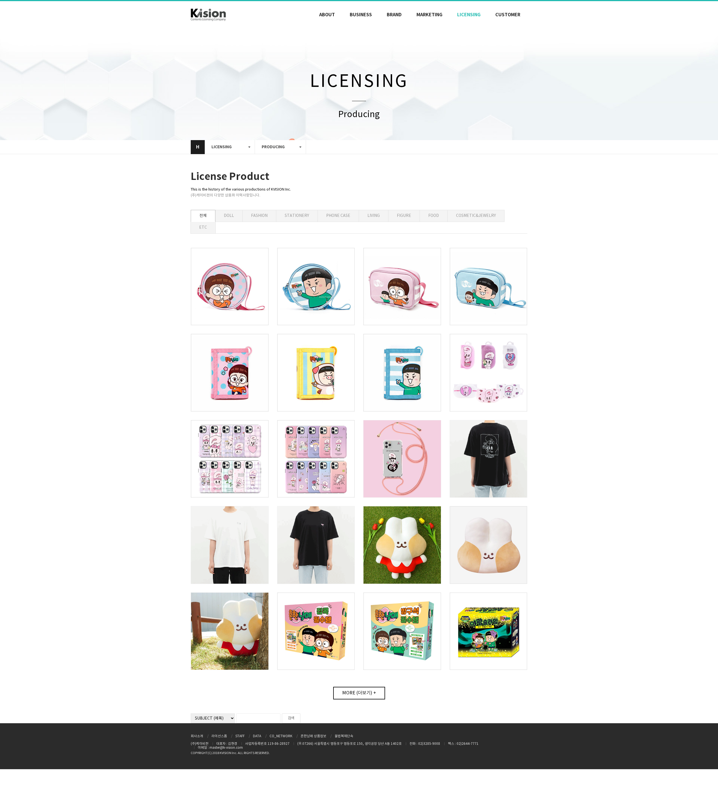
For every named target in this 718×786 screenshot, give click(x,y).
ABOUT (327, 15)
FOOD (433, 216)
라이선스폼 (219, 736)
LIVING (373, 216)
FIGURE (404, 216)
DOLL (229, 216)
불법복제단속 (344, 736)
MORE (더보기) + (359, 692)
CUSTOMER (507, 15)
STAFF (240, 736)
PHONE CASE (338, 216)
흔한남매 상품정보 (313, 736)
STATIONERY (297, 216)
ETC (203, 227)
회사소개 (197, 736)
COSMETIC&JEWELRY (476, 216)
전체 (203, 216)
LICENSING (468, 15)
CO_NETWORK (281, 736)
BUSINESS (361, 15)
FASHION (259, 216)
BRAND (394, 15)
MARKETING (429, 15)
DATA (257, 736)
